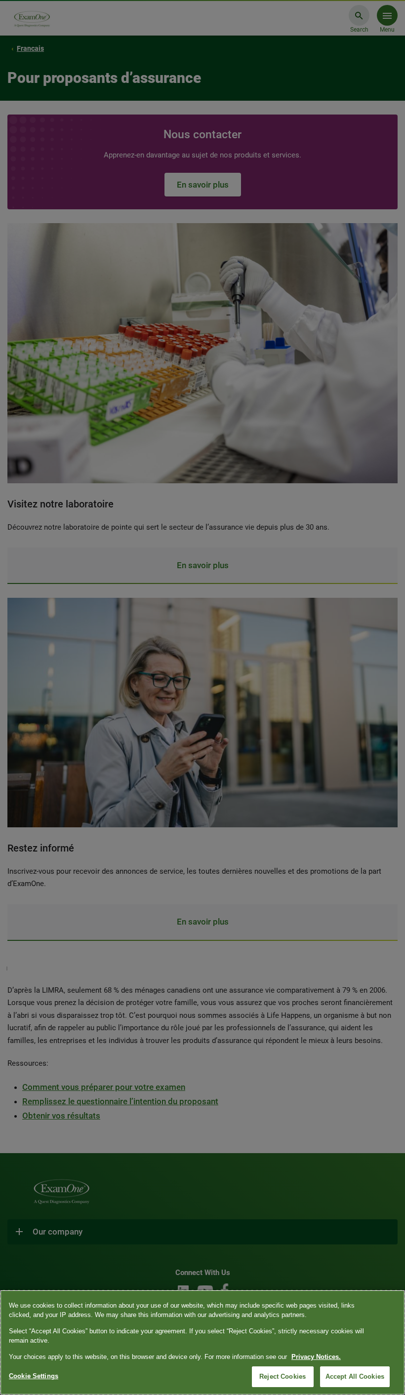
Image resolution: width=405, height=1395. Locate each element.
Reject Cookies (282, 1376)
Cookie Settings (33, 1376)
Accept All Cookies (354, 1376)
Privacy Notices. (316, 1356)
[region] (202, 1342)
